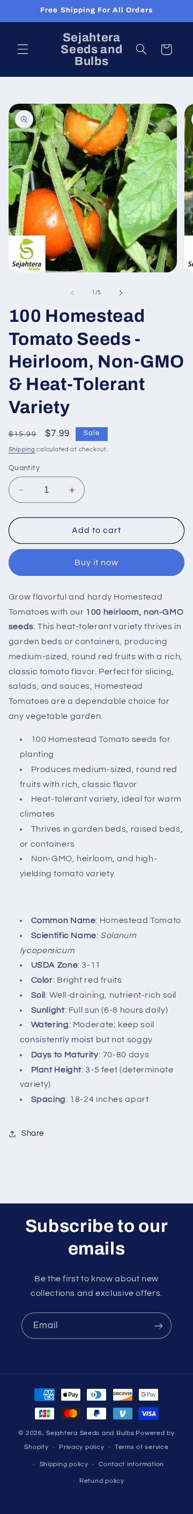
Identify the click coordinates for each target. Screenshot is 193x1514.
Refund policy (101, 1481)
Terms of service (142, 1447)
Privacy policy (81, 1447)
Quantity (24, 468)
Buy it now (97, 562)
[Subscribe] (158, 1326)
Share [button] (32, 1133)
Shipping (22, 449)
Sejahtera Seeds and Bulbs (90, 1433)
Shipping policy (64, 1464)
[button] (22, 49)
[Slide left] (72, 293)
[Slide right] (120, 293)
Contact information (131, 1464)
